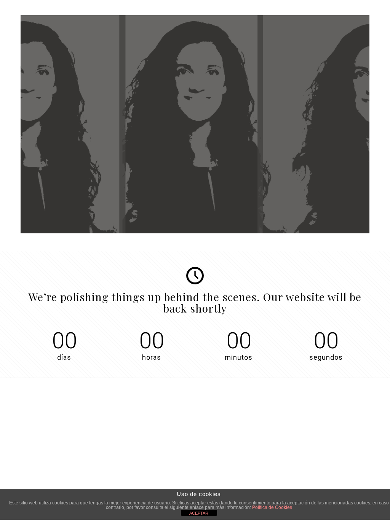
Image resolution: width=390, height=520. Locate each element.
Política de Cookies (272, 507)
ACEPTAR (198, 513)
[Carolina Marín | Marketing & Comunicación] (195, 231)
